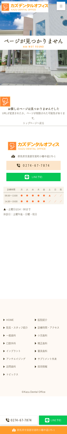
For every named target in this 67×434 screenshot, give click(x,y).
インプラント (13, 351)
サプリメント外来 (47, 359)
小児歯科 (42, 335)
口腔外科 (11, 343)
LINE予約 (56, 420)
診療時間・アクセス (48, 327)
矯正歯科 (42, 343)
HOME (10, 320)
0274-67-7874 (21, 420)
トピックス (12, 374)
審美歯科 (42, 351)
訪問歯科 (11, 366)
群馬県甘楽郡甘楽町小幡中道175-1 (36, 430)
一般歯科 (11, 335)
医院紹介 (42, 320)
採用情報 (42, 366)
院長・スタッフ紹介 (17, 327)
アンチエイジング (15, 359)
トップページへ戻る (33, 123)
